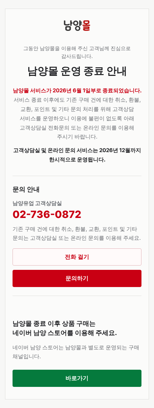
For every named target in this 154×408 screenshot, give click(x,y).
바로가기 (77, 378)
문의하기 (77, 278)
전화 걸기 (77, 256)
